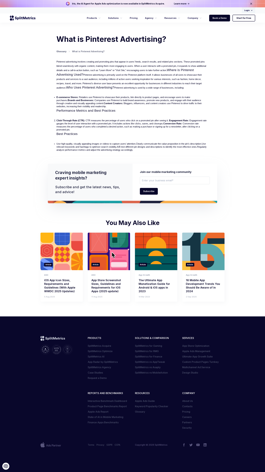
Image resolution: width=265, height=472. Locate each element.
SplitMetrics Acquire (99, 345)
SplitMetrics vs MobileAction (151, 372)
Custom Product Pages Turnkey (200, 361)
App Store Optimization (195, 345)
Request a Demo (97, 377)
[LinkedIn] (205, 445)
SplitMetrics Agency (99, 367)
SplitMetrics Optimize (100, 351)
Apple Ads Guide (145, 400)
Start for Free (243, 18)
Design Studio (190, 372)
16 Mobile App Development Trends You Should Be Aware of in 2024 (203, 286)
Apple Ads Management (196, 351)
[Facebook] (184, 445)
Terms (91, 445)
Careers (187, 417)
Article (48, 264)
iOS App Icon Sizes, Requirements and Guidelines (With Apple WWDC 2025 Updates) (59, 286)
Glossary (140, 411)
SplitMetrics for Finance (148, 356)
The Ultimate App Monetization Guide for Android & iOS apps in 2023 (154, 286)
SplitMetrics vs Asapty (148, 367)
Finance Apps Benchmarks (103, 422)
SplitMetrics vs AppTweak (150, 361)
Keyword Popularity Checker (151, 406)
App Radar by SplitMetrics (103, 361)
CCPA (117, 445)
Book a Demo (220, 18)
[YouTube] (198, 445)
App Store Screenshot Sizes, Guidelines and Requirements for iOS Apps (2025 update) (106, 286)
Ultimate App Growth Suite (197, 356)
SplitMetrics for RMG (147, 351)
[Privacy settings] (5, 466)
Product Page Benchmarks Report (107, 406)
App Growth (144, 275)
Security (187, 427)
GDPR (109, 445)
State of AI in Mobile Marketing (105, 417)
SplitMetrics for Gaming (148, 345)
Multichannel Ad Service (196, 367)
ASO (46, 275)
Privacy (100, 445)
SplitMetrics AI (96, 356)
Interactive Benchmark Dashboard (107, 400)
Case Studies (95, 372)
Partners (187, 422)
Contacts (187, 406)
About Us (187, 400)
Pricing (186, 411)
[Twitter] (191, 445)
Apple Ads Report (98, 411)
